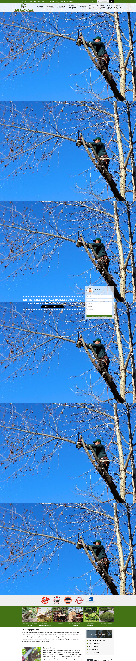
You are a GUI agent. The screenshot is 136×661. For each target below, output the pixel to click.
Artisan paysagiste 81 (117, 7)
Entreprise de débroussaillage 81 (73, 7)
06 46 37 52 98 (45, 2)
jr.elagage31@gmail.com (63, 2)
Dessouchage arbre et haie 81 (61, 7)
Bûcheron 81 (83, 7)
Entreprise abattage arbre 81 (91, 7)
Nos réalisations (52, 307)
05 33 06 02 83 (30, 2)
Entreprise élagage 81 (40, 7)
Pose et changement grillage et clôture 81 (50, 7)
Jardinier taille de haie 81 (109, 7)
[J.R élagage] (24, 7)
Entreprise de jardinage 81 (101, 7)
